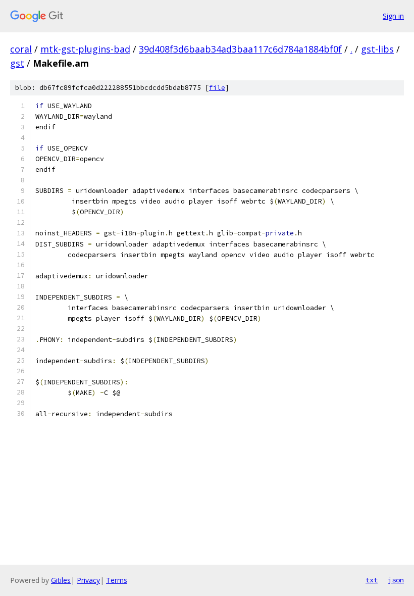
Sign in (393, 16)
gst (17, 63)
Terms (116, 580)
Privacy (88, 580)
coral (21, 49)
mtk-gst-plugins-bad (85, 49)
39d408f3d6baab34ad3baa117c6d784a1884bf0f (240, 49)
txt (372, 579)
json (396, 579)
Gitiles (61, 580)
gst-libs (377, 49)
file (217, 87)
